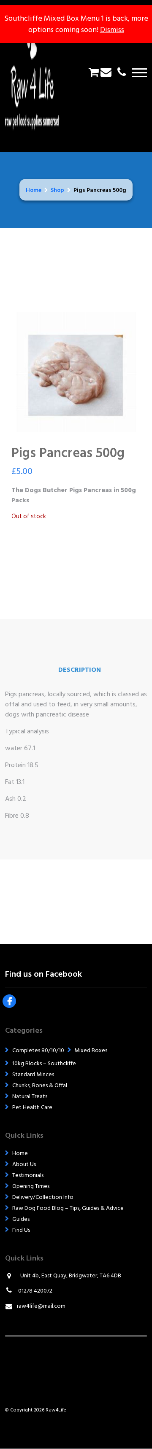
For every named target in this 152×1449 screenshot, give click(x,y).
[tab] (80, 669)
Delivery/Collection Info (42, 1197)
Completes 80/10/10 (38, 1050)
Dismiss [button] (112, 30)
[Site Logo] (38, 72)
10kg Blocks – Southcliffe (44, 1063)
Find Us (21, 1229)
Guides (21, 1219)
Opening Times (30, 1186)
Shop (57, 190)
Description (79, 669)
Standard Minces (33, 1074)
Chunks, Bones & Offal (39, 1085)
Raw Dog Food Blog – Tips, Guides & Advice (68, 1208)
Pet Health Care (32, 1107)
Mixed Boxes (90, 1050)
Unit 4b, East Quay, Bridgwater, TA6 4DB (70, 1275)
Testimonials (27, 1175)
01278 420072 (34, 1290)
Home (33, 190)
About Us (24, 1164)
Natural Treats (29, 1096)
